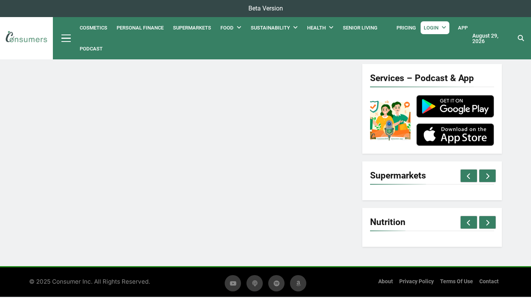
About (385, 281)
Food (227, 28)
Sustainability (270, 28)
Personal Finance (140, 28)
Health (316, 28)
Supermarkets (192, 28)
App (463, 28)
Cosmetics (93, 28)
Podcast (91, 49)
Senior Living (360, 28)
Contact (489, 281)
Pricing (406, 28)
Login (431, 28)
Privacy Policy (416, 281)
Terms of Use (456, 281)
